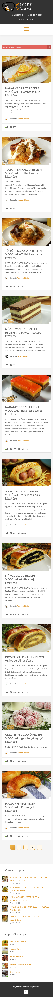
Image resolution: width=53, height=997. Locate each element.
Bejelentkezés (36, 15)
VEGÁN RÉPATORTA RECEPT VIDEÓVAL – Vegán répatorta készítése (30, 878)
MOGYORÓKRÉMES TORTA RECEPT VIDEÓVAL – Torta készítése (30, 908)
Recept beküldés (27, 19)
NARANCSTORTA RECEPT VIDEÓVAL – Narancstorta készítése (26, 898)
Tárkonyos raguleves (18, 941)
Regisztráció (19, 15)
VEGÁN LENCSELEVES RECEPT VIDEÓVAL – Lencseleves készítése (28, 888)
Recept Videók (23, 118)
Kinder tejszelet (16, 972)
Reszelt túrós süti (16, 956)
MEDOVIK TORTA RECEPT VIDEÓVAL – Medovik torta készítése (30, 918)
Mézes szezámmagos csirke (20, 964)
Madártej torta (15, 949)
